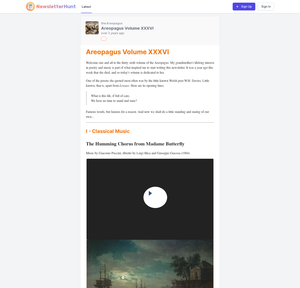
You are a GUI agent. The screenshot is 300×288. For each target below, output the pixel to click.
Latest (86, 6)
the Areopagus (112, 23)
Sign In (266, 6)
